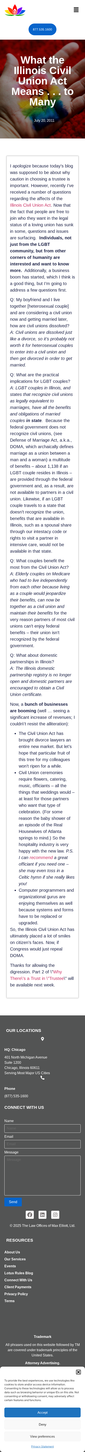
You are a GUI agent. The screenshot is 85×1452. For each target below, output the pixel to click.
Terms (9, 1301)
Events (10, 1266)
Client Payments (17, 1287)
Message (11, 1152)
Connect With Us (18, 1280)
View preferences (42, 1436)
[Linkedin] (43, 1215)
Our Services (15, 1259)
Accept (42, 1412)
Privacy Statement (42, 1446)
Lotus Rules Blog (18, 1273)
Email (8, 1136)
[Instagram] (55, 1215)
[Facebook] (30, 1215)
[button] (78, 1372)
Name (9, 1121)
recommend (42, 857)
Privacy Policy (16, 1294)
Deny (42, 1424)
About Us (12, 1252)
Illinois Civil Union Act (30, 205)
